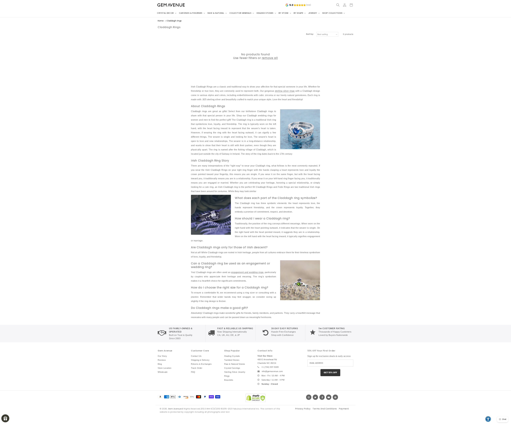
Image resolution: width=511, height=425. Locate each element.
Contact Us (196, 356)
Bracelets (228, 380)
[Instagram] (308, 397)
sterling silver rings (285, 91)
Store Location (164, 368)
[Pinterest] (335, 397)
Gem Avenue (174, 408)
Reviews (162, 360)
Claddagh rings (174, 20)
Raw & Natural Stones (234, 364)
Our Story (162, 356)
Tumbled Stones (231, 360)
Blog (160, 364)
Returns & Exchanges (201, 364)
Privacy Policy (303, 408)
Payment (344, 408)
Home (161, 20)
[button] (166, 13)
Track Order (196, 368)
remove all (270, 58)
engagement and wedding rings (247, 272)
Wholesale (162, 372)
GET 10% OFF (330, 372)
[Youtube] (328, 397)
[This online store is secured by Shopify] (255, 398)
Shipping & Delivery (200, 360)
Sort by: (310, 34)
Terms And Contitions (325, 408)
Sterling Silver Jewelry (234, 372)
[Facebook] (322, 397)
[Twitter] (315, 397)
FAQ (193, 372)
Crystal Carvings (232, 368)
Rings (227, 376)
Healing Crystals (232, 356)
